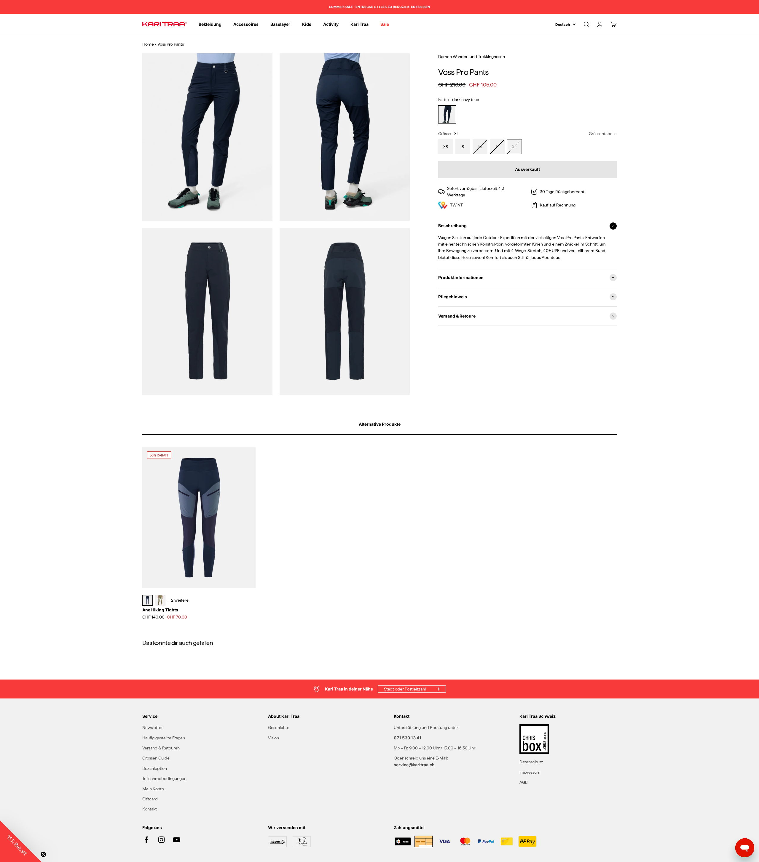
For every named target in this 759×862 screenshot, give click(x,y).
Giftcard (150, 799)
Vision (273, 738)
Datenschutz (531, 762)
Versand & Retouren (161, 748)
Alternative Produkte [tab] (380, 424)
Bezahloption (154, 768)
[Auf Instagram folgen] (161, 840)
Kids (306, 24)
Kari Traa (359, 24)
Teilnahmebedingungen (164, 778)
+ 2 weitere (178, 600)
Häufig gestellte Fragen (163, 738)
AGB (523, 782)
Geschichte (278, 727)
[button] (21, 841)
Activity (331, 24)
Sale (384, 24)
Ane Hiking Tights (160, 609)
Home (148, 44)
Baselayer (280, 24)
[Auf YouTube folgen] (177, 840)
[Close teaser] (43, 854)
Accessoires (246, 24)
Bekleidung (210, 24)
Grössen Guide (156, 758)
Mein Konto (153, 788)
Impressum (529, 772)
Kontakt (149, 809)
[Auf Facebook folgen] (146, 840)
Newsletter (152, 727)
